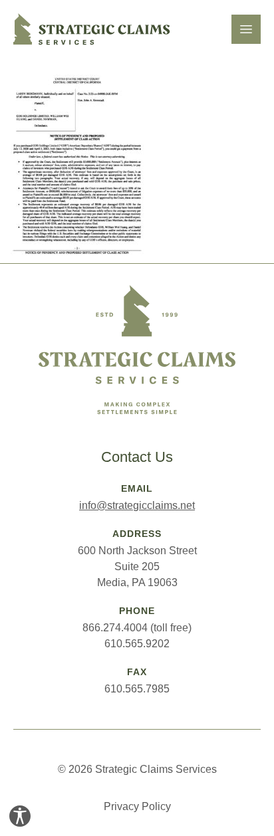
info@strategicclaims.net (137, 505)
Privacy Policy (137, 806)
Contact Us (137, 457)
